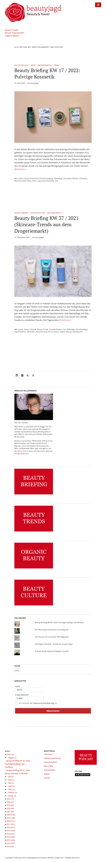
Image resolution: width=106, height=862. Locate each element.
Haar (33, 65)
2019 (11, 818)
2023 (10, 805)
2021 (10, 811)
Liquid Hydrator (20, 332)
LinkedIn (22, 377)
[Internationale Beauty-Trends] (33, 531)
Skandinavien (77, 332)
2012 (11, 840)
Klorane (75, 178)
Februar (12, 792)
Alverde (33, 329)
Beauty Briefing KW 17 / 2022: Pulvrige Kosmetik (47, 73)
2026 (10, 754)
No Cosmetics (53, 332)
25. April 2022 (19, 83)
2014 (11, 833)
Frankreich (34, 178)
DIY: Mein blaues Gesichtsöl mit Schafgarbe (51, 629)
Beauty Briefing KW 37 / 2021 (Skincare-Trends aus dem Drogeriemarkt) (46, 224)
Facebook (33, 377)
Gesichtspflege (21, 65)
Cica (64, 329)
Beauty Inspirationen (14, 32)
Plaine (28, 181)
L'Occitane (83, 178)
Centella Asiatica (55, 329)
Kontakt (47, 778)
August (12, 757)
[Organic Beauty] (33, 568)
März (11, 789)
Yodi (56, 181)
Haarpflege (58, 178)
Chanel (27, 178)
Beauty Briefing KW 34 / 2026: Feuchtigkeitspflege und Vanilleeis (59, 622)
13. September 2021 (22, 237)
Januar (12, 795)
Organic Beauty (12, 35)
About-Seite (21, 451)
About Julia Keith (50, 762)
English (47, 774)
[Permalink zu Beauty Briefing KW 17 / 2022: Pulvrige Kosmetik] (53, 141)
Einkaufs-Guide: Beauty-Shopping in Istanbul (52, 651)
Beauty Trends (11, 30)
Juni (11, 780)
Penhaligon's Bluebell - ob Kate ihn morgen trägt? (54, 644)
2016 (11, 827)
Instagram (17, 377)
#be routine (18, 178)
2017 (11, 824)
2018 (11, 821)
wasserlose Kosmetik (46, 181)
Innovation (68, 178)
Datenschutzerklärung (43, 703)
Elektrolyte (71, 329)
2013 (11, 837)
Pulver (34, 181)
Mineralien (31, 332)
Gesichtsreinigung (46, 178)
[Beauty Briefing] (33, 494)
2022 (10, 808)
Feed (28, 377)
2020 (11, 814)
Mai (11, 783)
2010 (10, 846)
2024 (10, 802)
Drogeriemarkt (21, 213)
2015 (11, 830)
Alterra (27, 329)
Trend (56, 65)
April (11, 786)
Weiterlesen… (20, 169)
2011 (11, 843)
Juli (10, 776)
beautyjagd (34, 83)
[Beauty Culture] (33, 605)
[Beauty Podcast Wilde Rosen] (86, 765)
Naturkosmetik (45, 65)
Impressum (48, 754)
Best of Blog (48, 766)
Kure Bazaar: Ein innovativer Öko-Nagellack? (52, 637)
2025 (10, 799)
